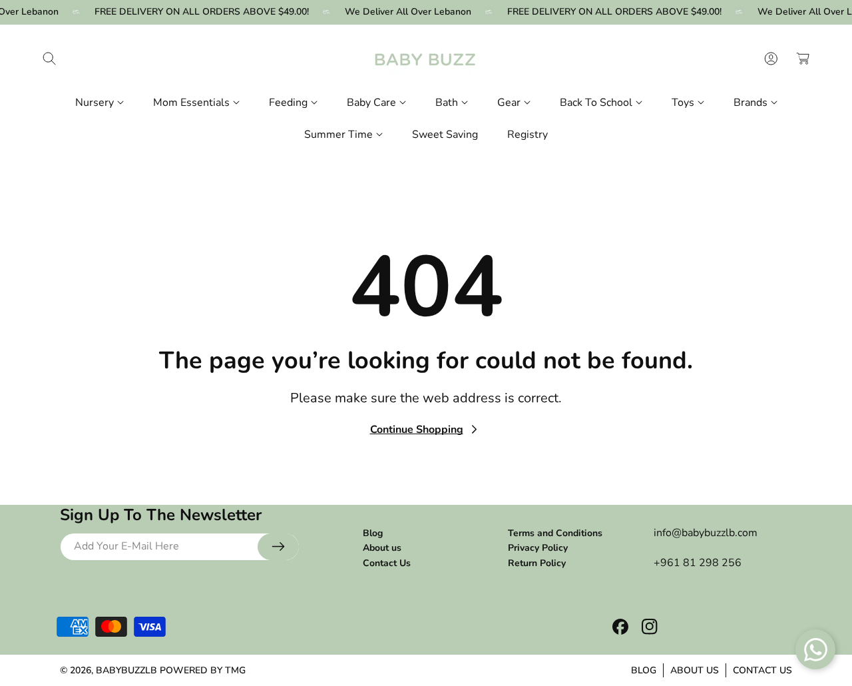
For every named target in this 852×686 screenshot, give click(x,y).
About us (382, 547)
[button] (49, 58)
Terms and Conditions (555, 533)
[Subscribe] (278, 546)
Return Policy (537, 562)
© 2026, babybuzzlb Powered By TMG (153, 670)
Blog (373, 533)
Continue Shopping (416, 429)
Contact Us (387, 562)
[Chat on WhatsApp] (815, 649)
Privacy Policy (538, 547)
